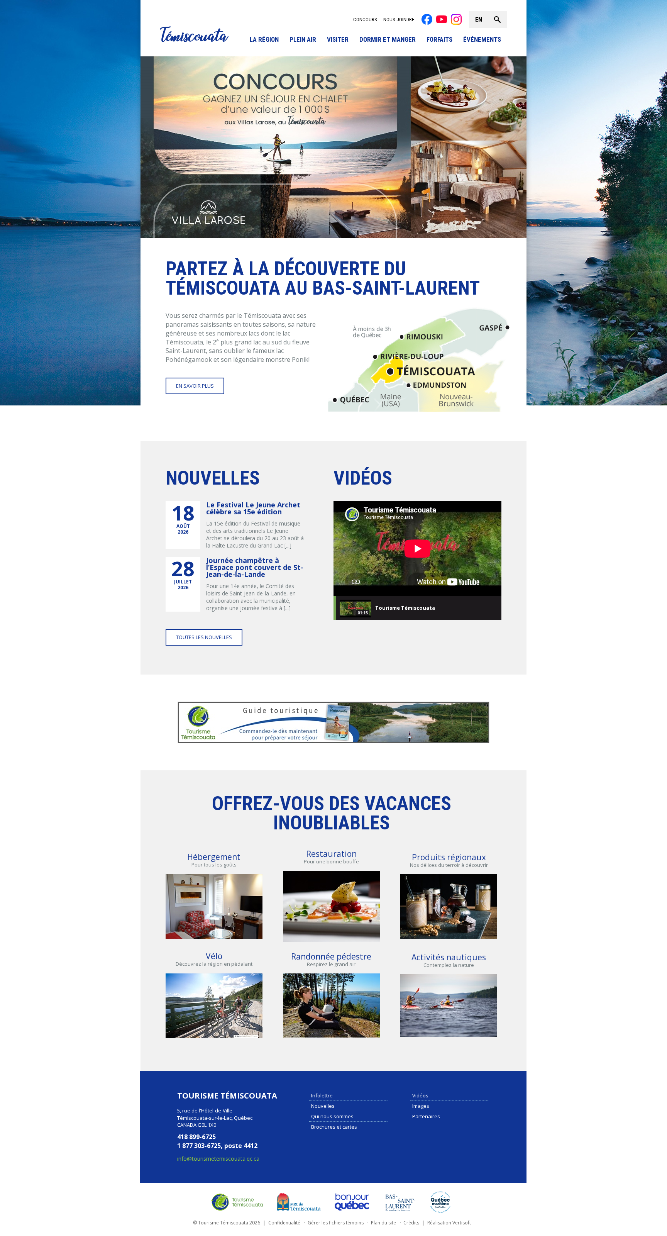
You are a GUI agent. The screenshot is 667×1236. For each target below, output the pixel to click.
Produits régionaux (449, 857)
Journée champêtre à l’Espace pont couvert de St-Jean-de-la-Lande (254, 567)
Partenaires (426, 1116)
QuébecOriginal (352, 1202)
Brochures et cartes (334, 1126)
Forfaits (439, 39)
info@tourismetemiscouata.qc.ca (218, 1158)
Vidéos (420, 1095)
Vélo (214, 956)
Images (420, 1105)
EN (478, 19)
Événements (482, 39)
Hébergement (213, 856)
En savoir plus (195, 385)
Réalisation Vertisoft (449, 1222)
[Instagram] (456, 19)
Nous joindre (398, 19)
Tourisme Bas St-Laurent (400, 1202)
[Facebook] (427, 19)
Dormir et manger (387, 39)
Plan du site (383, 1222)
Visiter (338, 39)
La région (264, 39)
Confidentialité (284, 1222)
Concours (365, 19)
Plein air (302, 39)
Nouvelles (323, 1105)
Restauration (331, 853)
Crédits (411, 1222)
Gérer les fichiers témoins (336, 1222)
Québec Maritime (440, 1202)
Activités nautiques (448, 957)
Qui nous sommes (332, 1116)
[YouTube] (441, 19)
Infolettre (322, 1095)
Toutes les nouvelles (204, 637)
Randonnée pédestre (331, 956)
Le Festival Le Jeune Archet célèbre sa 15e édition (253, 508)
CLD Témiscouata (297, 1202)
